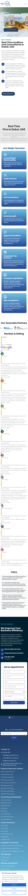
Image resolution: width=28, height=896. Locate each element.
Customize (14, 888)
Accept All (14, 884)
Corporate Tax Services (10, 257)
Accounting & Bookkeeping (10, 159)
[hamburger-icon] (25, 4)
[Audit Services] (5, 175)
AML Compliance (11, 300)
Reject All (14, 892)
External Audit (10, 216)
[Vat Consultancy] (5, 193)
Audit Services (10, 179)
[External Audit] (5, 212)
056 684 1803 (9, 657)
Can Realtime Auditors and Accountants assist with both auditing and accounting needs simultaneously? (14, 584)
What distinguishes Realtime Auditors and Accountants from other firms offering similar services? (14, 578)
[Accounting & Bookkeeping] (5, 154)
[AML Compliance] (5, 296)
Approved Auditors (12, 235)
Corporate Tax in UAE (11, 29)
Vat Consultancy (11, 197)
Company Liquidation (13, 278)
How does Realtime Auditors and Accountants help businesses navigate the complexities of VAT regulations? (14, 590)
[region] (14, 883)
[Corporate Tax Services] (5, 252)
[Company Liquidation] (5, 274)
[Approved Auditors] (5, 232)
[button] (2, 22)
